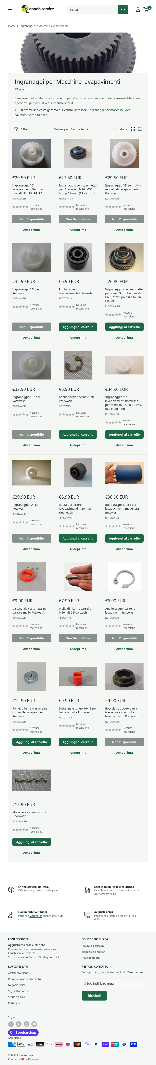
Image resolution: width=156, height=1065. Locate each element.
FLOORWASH (66, 198)
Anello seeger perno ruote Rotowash (77, 399)
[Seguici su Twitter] (19, 1024)
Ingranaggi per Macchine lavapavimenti (44, 26)
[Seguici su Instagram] (26, 1024)
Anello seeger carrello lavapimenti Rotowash (120, 610)
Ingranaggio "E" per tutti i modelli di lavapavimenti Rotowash (123, 189)
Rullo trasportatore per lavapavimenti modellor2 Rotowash (122, 509)
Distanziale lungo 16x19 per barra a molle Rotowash (78, 710)
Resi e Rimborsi (91, 957)
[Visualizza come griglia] (133, 129)
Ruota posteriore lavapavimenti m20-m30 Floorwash (75, 509)
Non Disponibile (31, 219)
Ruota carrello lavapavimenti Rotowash (75, 291)
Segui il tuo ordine (19, 991)
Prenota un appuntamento (24, 979)
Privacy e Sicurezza (93, 945)
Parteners (14, 1003)
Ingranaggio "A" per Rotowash (26, 506)
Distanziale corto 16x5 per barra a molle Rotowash (30, 610)
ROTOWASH (19, 198)
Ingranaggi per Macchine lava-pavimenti (79, 98)
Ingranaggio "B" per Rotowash (26, 291)
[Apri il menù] (10, 9)
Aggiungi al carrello (78, 327)
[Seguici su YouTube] (34, 1024)
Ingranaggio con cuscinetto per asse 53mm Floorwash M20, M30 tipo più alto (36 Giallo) (124, 295)
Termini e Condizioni (94, 952)
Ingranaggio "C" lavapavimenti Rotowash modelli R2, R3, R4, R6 (29, 189)
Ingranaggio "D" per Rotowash (26, 399)
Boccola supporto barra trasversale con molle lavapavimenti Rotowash (121, 712)
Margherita (35, 916)
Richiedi (94, 995)
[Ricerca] (123, 9)
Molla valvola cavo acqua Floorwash (29, 814)
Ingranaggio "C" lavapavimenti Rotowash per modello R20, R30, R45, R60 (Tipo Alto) (123, 403)
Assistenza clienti (18, 973)
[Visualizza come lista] (140, 129)
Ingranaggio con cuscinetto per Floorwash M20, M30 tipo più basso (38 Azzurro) (77, 189)
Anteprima (31, 230)
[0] (146, 9)
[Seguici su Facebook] (11, 1024)
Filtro (24, 129)
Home (12, 26)
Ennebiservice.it (62, 103)
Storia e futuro (17, 997)
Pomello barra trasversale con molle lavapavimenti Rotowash (29, 712)
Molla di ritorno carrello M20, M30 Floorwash (75, 610)
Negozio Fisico (17, 985)
